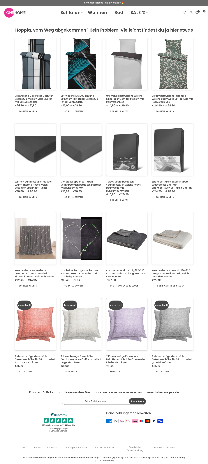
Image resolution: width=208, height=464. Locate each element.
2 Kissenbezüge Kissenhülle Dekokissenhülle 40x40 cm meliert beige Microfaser (81, 359)
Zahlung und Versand (75, 447)
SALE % (138, 13)
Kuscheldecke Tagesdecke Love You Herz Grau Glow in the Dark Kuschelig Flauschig (79, 273)
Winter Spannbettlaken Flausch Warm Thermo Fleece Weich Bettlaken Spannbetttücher (33, 184)
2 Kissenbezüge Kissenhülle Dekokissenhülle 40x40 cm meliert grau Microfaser (172, 359)
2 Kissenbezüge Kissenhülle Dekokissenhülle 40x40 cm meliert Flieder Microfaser (126, 359)
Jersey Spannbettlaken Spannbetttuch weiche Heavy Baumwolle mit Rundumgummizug (123, 186)
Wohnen (97, 13)
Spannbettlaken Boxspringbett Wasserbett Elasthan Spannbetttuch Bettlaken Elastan (172, 184)
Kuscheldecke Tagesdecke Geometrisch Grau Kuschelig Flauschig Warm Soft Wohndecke (34, 273)
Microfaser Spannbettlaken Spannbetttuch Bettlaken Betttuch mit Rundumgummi (81, 184)
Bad (118, 13)
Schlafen (70, 13)
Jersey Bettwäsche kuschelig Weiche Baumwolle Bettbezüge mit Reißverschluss (172, 99)
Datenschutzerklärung (164, 447)
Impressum (53, 447)
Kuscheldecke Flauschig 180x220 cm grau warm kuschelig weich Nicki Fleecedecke (171, 273)
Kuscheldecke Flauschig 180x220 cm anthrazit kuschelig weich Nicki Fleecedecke (126, 273)
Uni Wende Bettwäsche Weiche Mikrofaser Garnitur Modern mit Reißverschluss (125, 99)
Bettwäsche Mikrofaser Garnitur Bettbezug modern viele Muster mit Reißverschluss (34, 99)
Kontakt (38, 447)
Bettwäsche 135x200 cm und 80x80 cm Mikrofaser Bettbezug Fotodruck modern (79, 99)
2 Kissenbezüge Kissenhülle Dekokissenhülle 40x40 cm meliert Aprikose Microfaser (35, 359)
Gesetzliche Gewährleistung (135, 449)
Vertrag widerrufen (105, 447)
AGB (23, 447)
